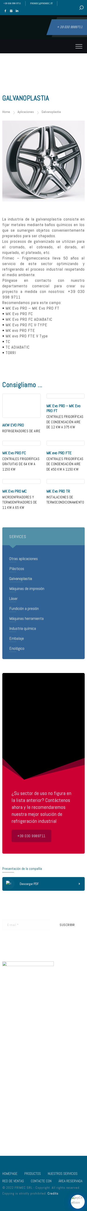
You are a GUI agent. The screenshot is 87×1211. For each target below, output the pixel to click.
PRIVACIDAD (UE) (13, 1132)
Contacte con (41, 1181)
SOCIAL (48, 1112)
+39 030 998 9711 (12, 3)
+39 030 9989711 (31, 835)
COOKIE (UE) (52, 1125)
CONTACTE (9, 1119)
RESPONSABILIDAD (56, 1119)
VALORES (8, 1106)
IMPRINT (7, 1125)
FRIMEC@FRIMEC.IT (41, 3)
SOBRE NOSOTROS (56, 1106)
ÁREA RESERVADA (70, 1181)
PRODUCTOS (32, 1173)
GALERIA (7, 1112)
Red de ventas (13, 1181)
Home (6, 112)
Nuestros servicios (62, 1173)
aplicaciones (26, 112)
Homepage (9, 1173)
